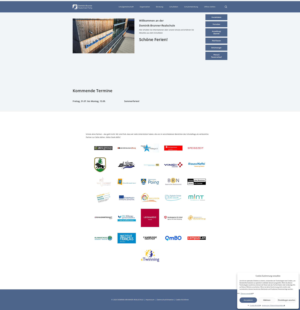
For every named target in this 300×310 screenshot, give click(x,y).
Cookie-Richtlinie (255, 305)
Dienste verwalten (247, 294)
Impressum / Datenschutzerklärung (273, 305)
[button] (216, 17)
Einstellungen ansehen (286, 300)
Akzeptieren (248, 300)
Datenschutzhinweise (165, 300)
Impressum (150, 300)
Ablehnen (266, 300)
